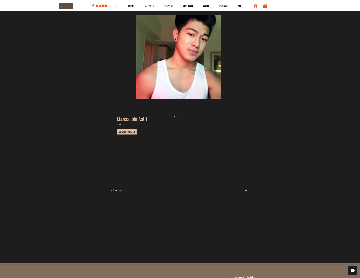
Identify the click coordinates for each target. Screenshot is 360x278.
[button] (209, 5)
